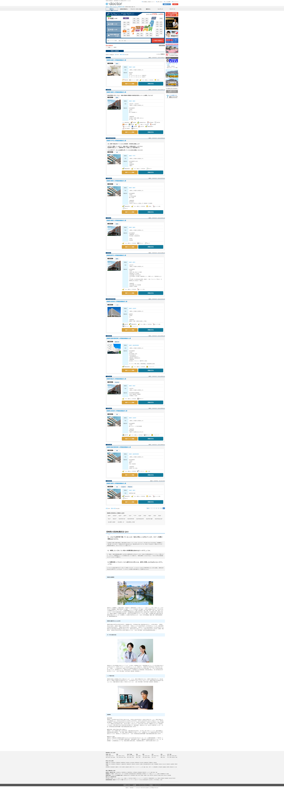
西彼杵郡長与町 (122, 518)
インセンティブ (140, 778)
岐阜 (151, 33)
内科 (109, 762)
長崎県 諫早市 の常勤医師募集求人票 (116, 255)
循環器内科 (123, 762)
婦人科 (164, 764)
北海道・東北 (108, 754)
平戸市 (134, 155)
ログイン (175, 4)
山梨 (147, 22)
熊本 (124, 33)
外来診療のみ (118, 772)
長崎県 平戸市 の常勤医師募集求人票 (116, 140)
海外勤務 (169, 775)
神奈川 (157, 35)
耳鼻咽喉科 (156, 764)
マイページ (172, 9)
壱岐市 (149, 515)
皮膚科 (141, 764)
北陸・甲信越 (129, 754)
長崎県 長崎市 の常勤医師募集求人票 (116, 92)
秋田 (157, 24)
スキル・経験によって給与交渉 (126, 778)
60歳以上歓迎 (160, 775)
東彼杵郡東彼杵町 (140, 518)
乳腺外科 (168, 764)
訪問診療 (135, 772)
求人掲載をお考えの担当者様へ (172, 88)
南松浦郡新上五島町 (130, 522)
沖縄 (124, 35)
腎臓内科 (151, 762)
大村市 (130, 515)
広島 (124, 24)
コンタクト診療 (149, 772)
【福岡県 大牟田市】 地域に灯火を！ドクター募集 (172, 65)
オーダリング (131, 779)
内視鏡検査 (140, 772)
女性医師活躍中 (145, 779)
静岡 (151, 35)
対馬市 (144, 515)
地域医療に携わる (126, 775)
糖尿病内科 (137, 762)
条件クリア (162, 45)
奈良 (138, 22)
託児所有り (151, 779)
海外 (126, 18)
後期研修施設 (139, 773)
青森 (157, 22)
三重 (147, 35)
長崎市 (134, 101)
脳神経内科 (146, 762)
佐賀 (124, 29)
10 (161, 508)
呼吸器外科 (118, 764)
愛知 (147, 33)
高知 (138, 35)
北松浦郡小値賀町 (111, 522)
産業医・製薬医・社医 (145, 775)
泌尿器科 (172, 764)
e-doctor (114, 3)
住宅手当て (146, 778)
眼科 (152, 764)
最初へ (148, 508)
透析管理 (144, 772)
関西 (143, 754)
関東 (117, 754)
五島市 (154, 515)
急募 (161, 779)
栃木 (161, 29)
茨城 (161, 31)
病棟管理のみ (124, 772)
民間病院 (144, 773)
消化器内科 (113, 762)
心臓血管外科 (123, 764)
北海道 (161, 18)
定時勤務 (162, 778)
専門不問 (151, 775)
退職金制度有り (152, 778)
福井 (143, 22)
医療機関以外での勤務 (165, 773)
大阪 (134, 20)
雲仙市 (134, 385)
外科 (109, 764)
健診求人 (148, 9)
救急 (136, 775)
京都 (138, 20)
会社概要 (134, 785)
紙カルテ (136, 779)
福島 (161, 26)
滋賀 (138, 18)
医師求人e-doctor (127, 785)
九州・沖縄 (169, 754)
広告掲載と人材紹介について (148, 1)
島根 (124, 22)
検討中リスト (167, 4)
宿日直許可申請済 (172, 778)
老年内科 (141, 762)
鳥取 (128, 22)
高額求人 (135, 778)
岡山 (128, 24)
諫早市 (134, 262)
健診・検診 (155, 772)
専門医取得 (133, 775)
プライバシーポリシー (142, 785)
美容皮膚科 (146, 764)
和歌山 (134, 22)
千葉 (161, 33)
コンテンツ (160, 9)
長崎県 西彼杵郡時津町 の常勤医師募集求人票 (118, 338)
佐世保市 (134, 308)
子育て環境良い (157, 779)
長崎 (124, 31)
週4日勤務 (107, 778)
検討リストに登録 (129, 83)
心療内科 (155, 762)
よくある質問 (167, 1)
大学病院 (116, 773)
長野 (147, 20)
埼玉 (157, 31)
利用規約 (151, 785)
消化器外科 (113, 764)
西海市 (159, 515)
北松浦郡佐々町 (121, 522)
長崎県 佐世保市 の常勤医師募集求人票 (116, 301)
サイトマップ (175, 1)
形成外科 (137, 764)
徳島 (142, 35)
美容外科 (149, 764)
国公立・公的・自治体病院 (123, 773)
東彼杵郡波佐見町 (158, 518)
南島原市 (115, 518)
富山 (143, 18)
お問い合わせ (159, 1)
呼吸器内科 (118, 762)
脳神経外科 (129, 764)
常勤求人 (112, 9)
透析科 (176, 764)
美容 (139, 775)
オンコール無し (117, 778)
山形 (157, 26)
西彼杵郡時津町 (136, 345)
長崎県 (130, 67)
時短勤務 (166, 778)
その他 (140, 779)
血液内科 (127, 762)
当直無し (112, 778)
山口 (124, 26)
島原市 (120, 515)
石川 (143, 20)
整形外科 (133, 764)
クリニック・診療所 (156, 773)
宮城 (161, 24)
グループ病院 (149, 773)
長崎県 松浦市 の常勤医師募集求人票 (116, 60)
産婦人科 (160, 764)
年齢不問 (155, 775)
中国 (152, 754)
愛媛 (138, 33)
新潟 (147, 18)
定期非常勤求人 (124, 9)
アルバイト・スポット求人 (136, 9)
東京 (157, 33)
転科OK (165, 775)
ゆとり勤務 (158, 778)
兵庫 (134, 18)
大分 (128, 31)
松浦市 (134, 67)
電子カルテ (126, 779)
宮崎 (128, 33)
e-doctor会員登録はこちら (172, 14)
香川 (142, 33)
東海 (137, 754)
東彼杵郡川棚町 (149, 518)
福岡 (128, 29)
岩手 (161, 22)
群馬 (157, 29)
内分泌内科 (132, 762)
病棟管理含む (130, 772)
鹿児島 (128, 35)
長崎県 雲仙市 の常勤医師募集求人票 (116, 379)
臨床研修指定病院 (132, 773)
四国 (161, 754)
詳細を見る (151, 83)
